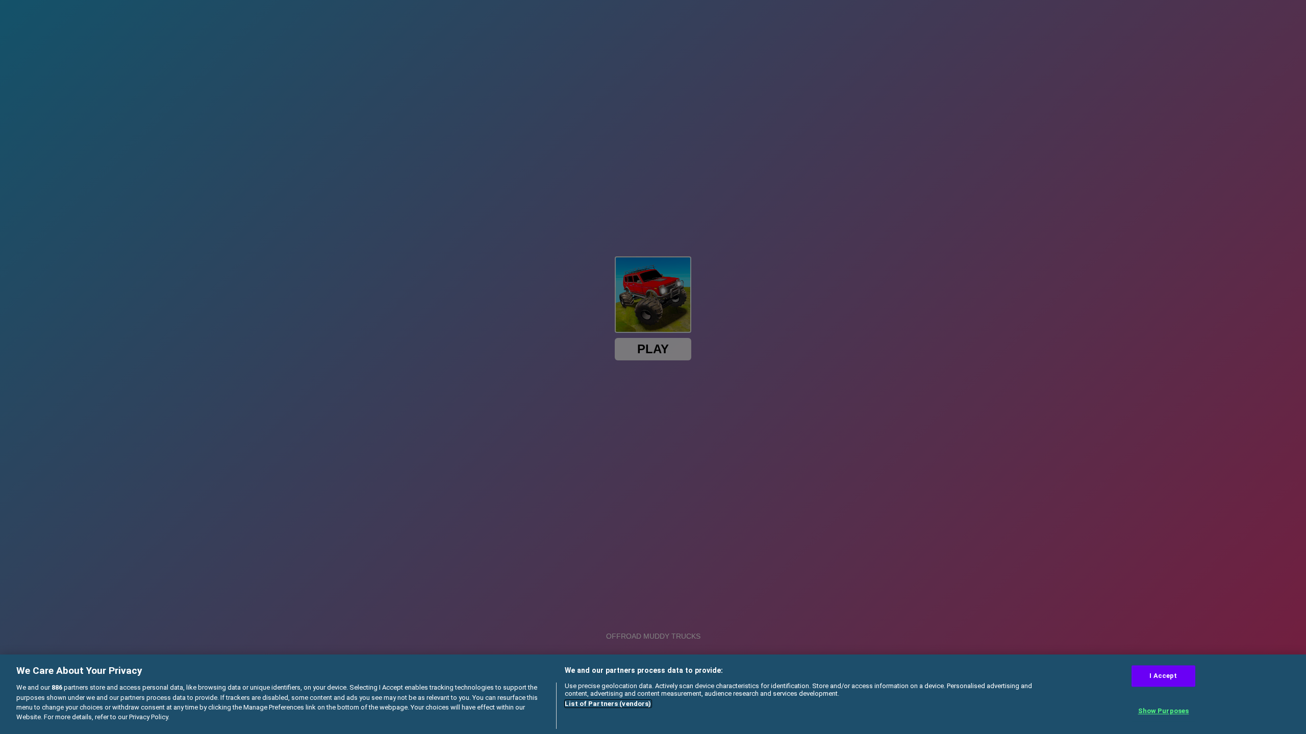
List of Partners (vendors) (608, 703)
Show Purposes (1163, 711)
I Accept (1163, 675)
